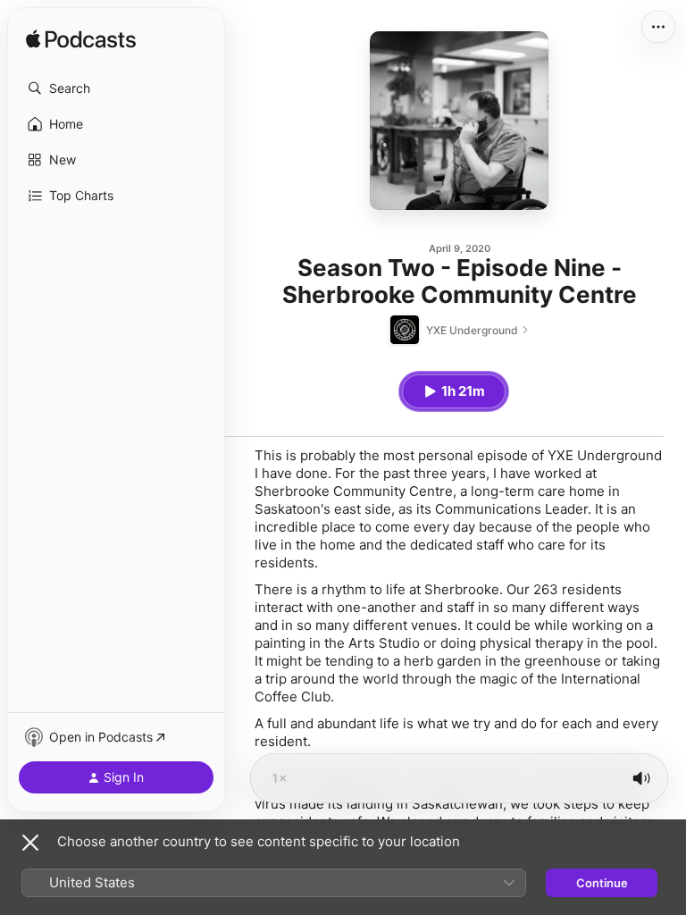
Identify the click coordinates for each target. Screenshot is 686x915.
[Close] (30, 843)
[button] (116, 88)
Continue (602, 883)
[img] (81, 40)
